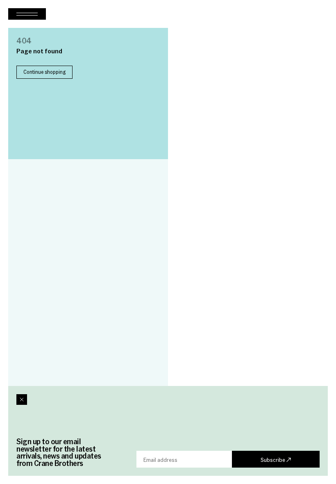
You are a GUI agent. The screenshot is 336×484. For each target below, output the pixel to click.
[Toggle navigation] (27, 14)
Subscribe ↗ (276, 459)
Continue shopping (44, 71)
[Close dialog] (21, 399)
